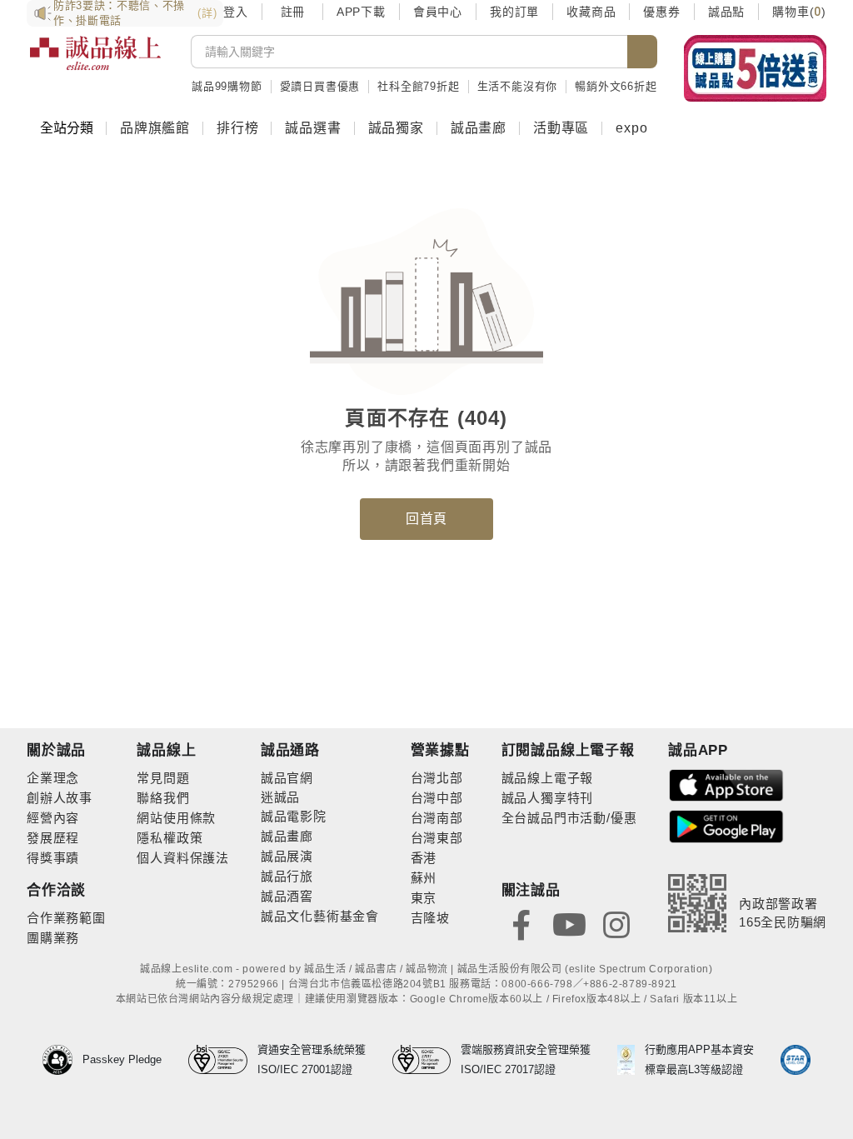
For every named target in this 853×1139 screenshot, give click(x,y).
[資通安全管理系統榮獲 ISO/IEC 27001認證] (222, 1060)
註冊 (292, 11)
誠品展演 (287, 856)
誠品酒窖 (287, 896)
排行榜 (237, 128)
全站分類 (66, 128)
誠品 (287, 797)
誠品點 (726, 11)
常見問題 (163, 778)
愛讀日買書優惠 (320, 86)
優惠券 (661, 11)
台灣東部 (437, 838)
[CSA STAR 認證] (796, 1060)
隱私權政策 (169, 838)
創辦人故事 (59, 798)
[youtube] (569, 924)
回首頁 (426, 519)
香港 (424, 858)
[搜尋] (642, 51)
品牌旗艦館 (155, 128)
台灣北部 (437, 778)
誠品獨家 (396, 128)
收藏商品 (591, 11)
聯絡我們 (163, 798)
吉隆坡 (430, 918)
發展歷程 (53, 838)
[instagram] (616, 924)
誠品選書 (313, 128)
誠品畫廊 (478, 128)
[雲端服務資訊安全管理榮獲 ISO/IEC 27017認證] (426, 1060)
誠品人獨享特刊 (547, 798)
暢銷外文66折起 (615, 86)
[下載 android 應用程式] (726, 825)
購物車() (799, 11)
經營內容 (53, 818)
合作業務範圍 (66, 918)
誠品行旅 (287, 876)
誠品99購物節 (227, 86)
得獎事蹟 (53, 858)
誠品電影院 (294, 816)
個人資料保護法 (183, 858)
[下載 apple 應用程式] (726, 784)
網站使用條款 (176, 818)
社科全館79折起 (418, 86)
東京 (424, 898)
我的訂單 (514, 11)
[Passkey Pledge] (62, 1060)
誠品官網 (287, 778)
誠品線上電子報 (547, 778)
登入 (235, 11)
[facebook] (521, 924)
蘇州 (424, 878)
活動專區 (561, 128)
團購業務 (53, 938)
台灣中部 (437, 798)
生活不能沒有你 (517, 86)
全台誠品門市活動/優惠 (569, 818)
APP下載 (361, 11)
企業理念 (53, 778)
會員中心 (437, 11)
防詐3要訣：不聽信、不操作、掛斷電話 (135, 13)
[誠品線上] (95, 62)
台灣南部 (437, 818)
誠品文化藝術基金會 (320, 916)
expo (631, 128)
